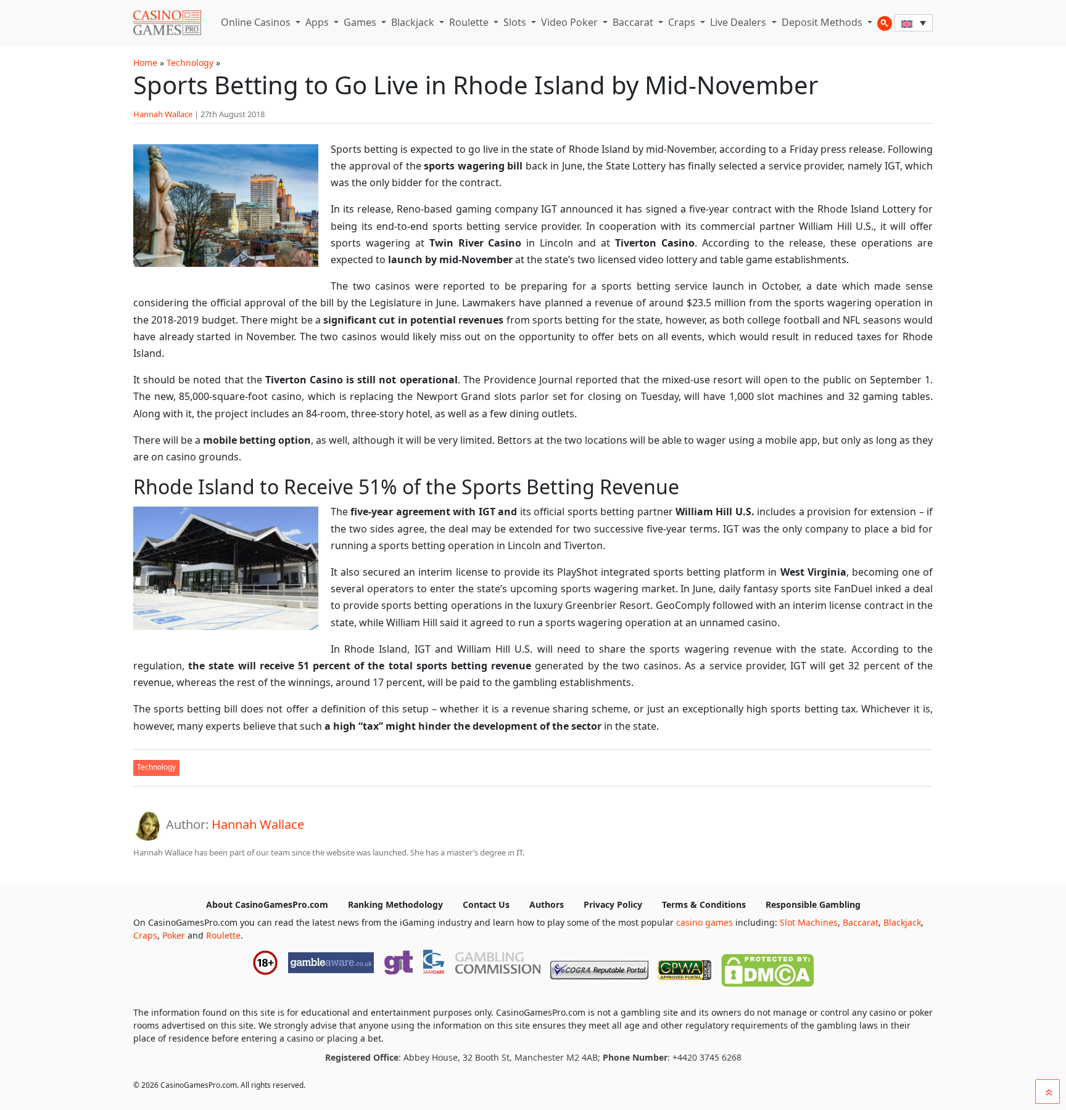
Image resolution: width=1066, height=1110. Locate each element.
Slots (516, 22)
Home (145, 62)
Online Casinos (257, 22)
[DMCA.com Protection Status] (767, 967)
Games (361, 22)
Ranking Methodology (395, 904)
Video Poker (570, 22)
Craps (683, 22)
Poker (173, 935)
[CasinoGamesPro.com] (167, 23)
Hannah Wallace (162, 114)
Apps (318, 22)
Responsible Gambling (813, 904)
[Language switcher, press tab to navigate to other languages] (914, 22)
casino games (704, 922)
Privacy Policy (613, 904)
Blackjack (414, 22)
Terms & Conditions (704, 904)
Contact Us (486, 904)
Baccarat (634, 22)
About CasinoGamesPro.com (267, 904)
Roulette (470, 22)
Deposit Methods (823, 22)
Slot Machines (809, 922)
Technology (190, 62)
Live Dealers (739, 22)
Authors (546, 904)
